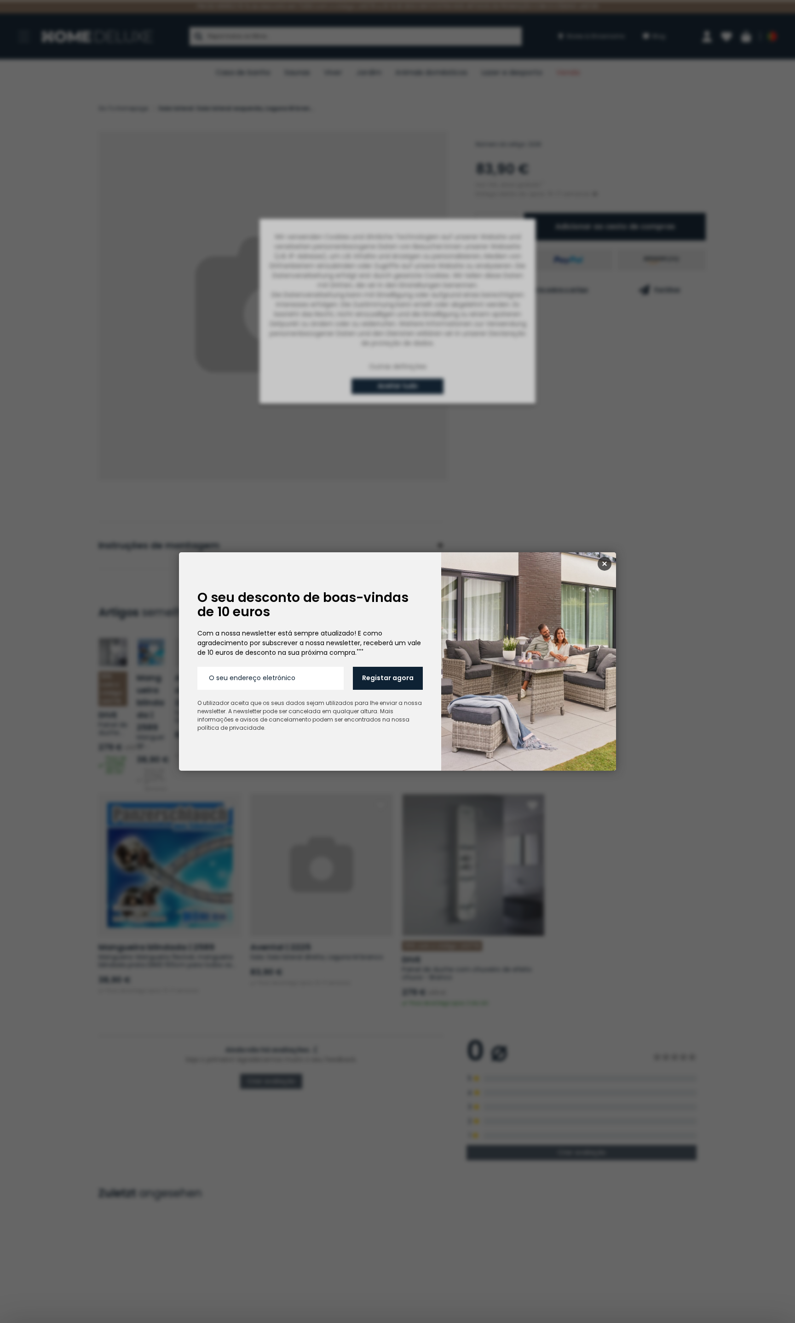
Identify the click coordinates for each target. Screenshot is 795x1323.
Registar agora (388, 677)
